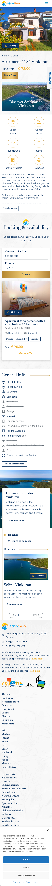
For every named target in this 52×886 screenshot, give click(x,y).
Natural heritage (10, 796)
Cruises (5, 713)
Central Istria (9, 767)
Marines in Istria (10, 822)
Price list (35, 339)
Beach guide (8, 800)
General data (8, 774)
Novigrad (7, 752)
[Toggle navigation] (46, 3)
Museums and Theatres (14, 789)
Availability (21, 339)
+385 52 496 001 (15, 645)
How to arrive (9, 778)
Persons (9, 263)
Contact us (7, 698)
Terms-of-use (18, 882)
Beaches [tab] (13, 535)
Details (9, 339)
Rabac (5, 760)
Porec (5, 745)
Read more (37, 659)
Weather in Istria (10, 825)
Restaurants (8, 724)
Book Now (10, 75)
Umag (5, 756)
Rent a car (7, 705)
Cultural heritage (10, 785)
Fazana (5, 738)
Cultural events (9, 792)
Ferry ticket (8, 709)
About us (6, 694)
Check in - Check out (16, 252)
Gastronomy (8, 818)
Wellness (6, 814)
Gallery (12, 46)
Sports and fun (9, 803)
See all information (14, 464)
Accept (26, 859)
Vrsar (5, 749)
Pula (4, 731)
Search (26, 274)
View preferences (26, 875)
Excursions (7, 720)
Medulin (14, 55)
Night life (7, 807)
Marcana (6, 763)
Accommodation (10, 702)
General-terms (32, 882)
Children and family (12, 811)
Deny (26, 867)
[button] (47, 830)
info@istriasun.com (16, 641)
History (6, 781)
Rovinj (5, 742)
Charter (6, 716)
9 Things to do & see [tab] (19, 541)
